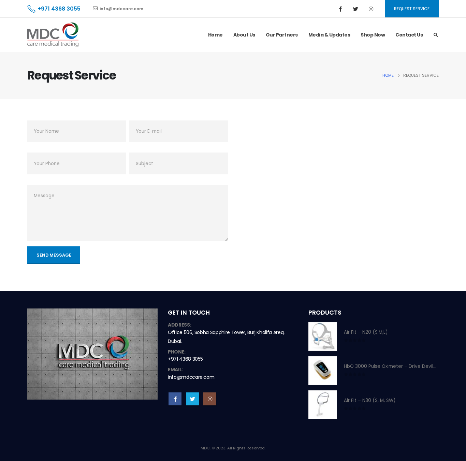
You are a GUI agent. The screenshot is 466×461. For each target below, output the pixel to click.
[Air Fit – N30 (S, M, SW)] (322, 404)
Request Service (411, 9)
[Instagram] (371, 9)
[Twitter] (356, 9)
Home (215, 34)
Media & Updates (329, 34)
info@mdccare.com (121, 9)
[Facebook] (340, 9)
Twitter (192, 398)
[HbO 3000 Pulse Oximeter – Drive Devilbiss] (322, 370)
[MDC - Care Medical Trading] (52, 35)
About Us (244, 34)
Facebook (175, 398)
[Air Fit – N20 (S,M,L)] (322, 336)
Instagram (209, 398)
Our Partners (282, 34)
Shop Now (373, 34)
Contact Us (409, 34)
